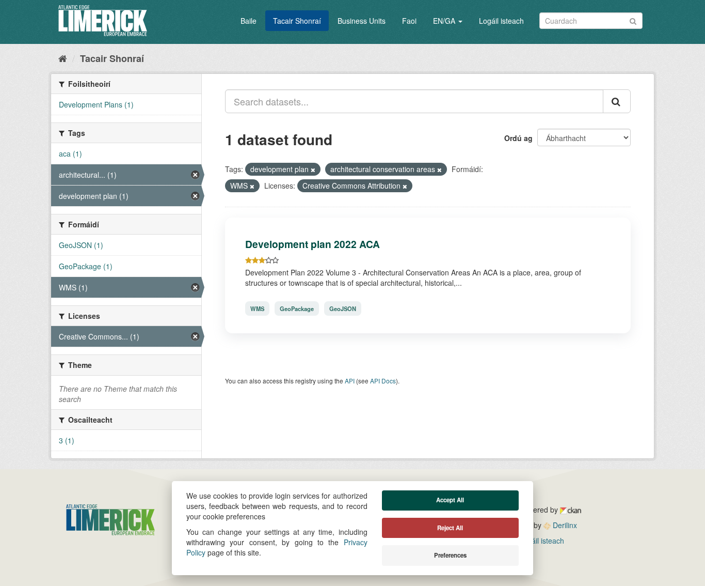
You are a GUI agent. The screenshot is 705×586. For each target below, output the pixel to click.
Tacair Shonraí (297, 21)
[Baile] (62, 58)
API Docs (383, 380)
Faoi (409, 21)
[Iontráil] (633, 20)
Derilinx (564, 525)
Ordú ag (518, 138)
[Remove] (313, 169)
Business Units (362, 21)
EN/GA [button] (445, 21)
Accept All (450, 500)
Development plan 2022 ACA (312, 244)
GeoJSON (342, 308)
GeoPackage (297, 308)
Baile (249, 21)
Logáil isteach (501, 21)
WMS (257, 308)
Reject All (450, 527)
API (350, 380)
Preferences (450, 555)
